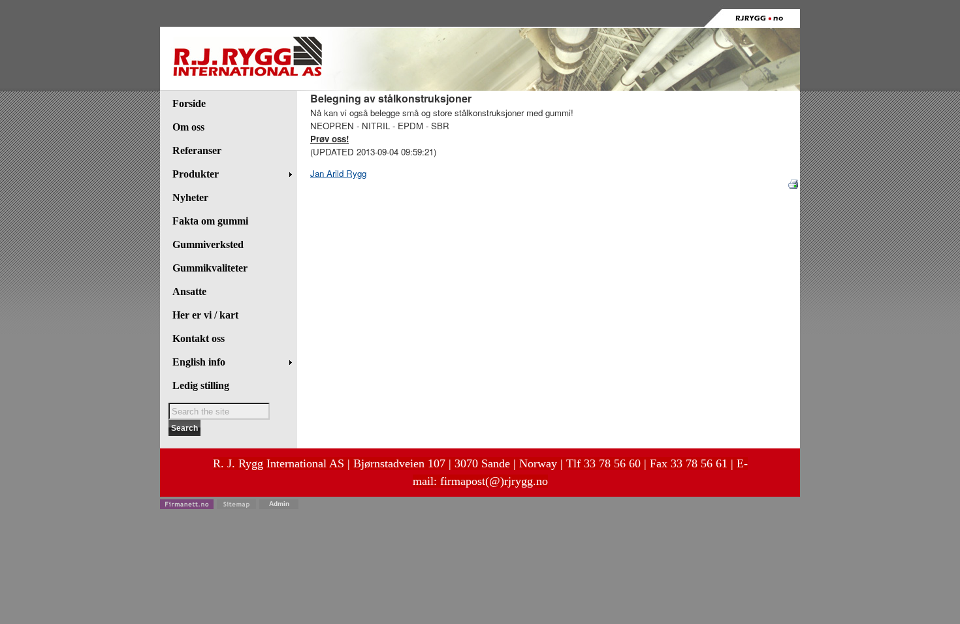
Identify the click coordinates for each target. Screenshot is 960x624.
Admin (279, 503)
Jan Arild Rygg (338, 173)
